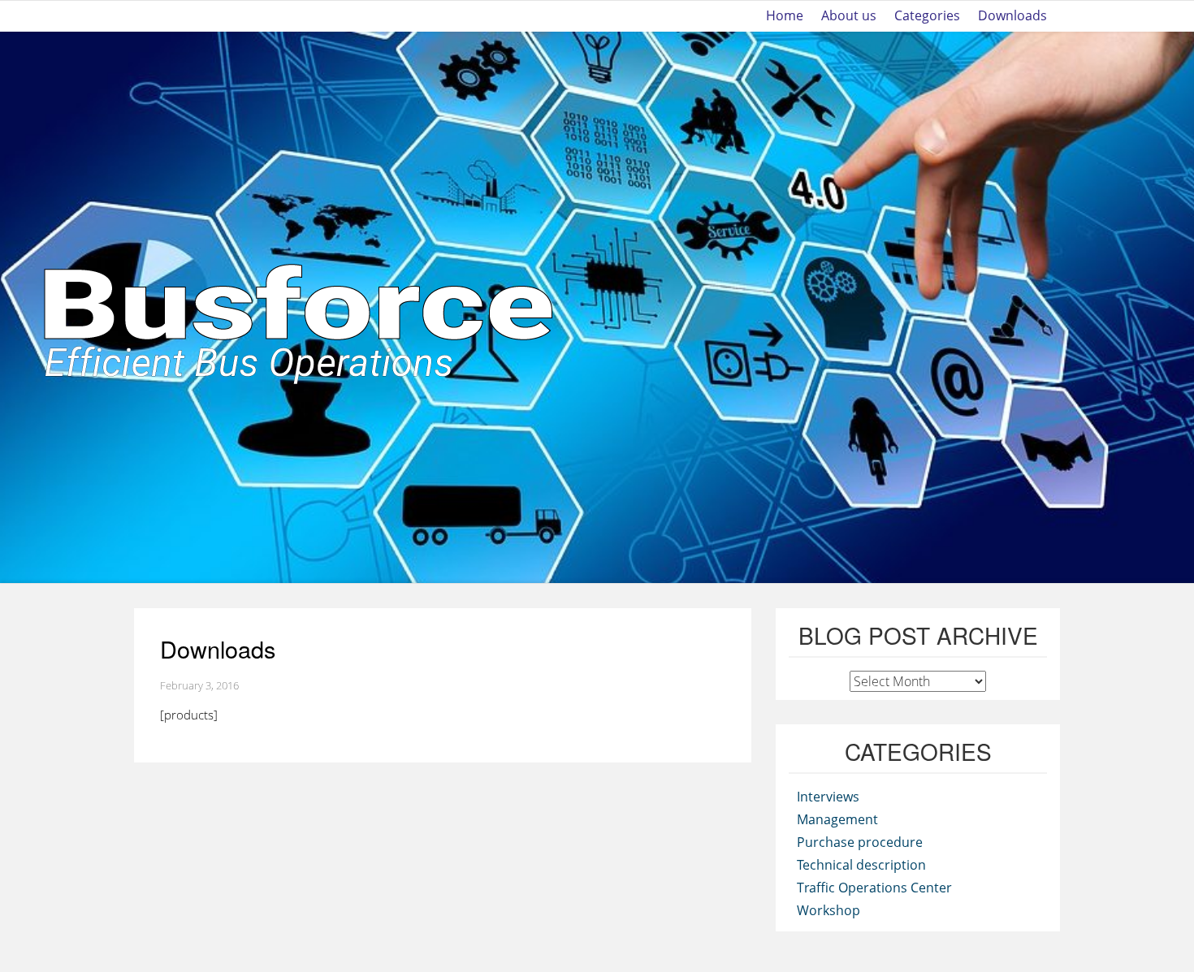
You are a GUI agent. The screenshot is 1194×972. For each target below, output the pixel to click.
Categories (927, 15)
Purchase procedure (860, 842)
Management (837, 819)
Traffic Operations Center (874, 887)
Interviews (828, 797)
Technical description (861, 865)
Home (784, 15)
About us (848, 15)
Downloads (1012, 15)
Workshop (828, 910)
